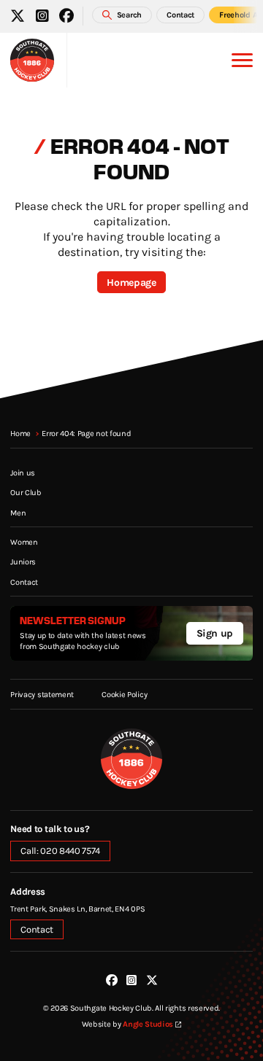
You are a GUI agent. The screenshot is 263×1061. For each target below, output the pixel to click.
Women (23, 542)
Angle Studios (148, 1024)
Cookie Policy (124, 694)
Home (20, 433)
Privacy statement (42, 694)
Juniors (23, 561)
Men (18, 513)
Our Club (25, 492)
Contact (24, 582)
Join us (22, 472)
